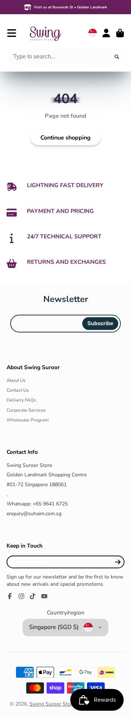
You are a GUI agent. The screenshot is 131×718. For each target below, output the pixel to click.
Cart (120, 33)
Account (106, 33)
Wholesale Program (28, 420)
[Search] (117, 57)
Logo (45, 33)
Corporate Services (26, 410)
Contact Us (18, 390)
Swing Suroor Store (52, 704)
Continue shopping (65, 138)
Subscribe (100, 323)
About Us (16, 380)
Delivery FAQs (21, 400)
